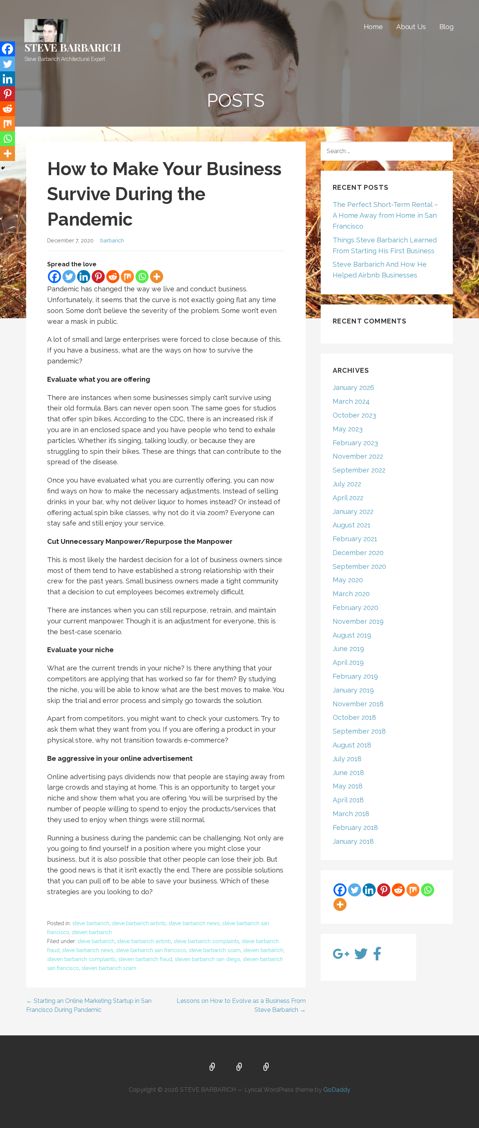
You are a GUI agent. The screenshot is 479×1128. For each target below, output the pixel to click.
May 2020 (348, 580)
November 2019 (358, 621)
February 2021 (355, 539)
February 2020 (355, 607)
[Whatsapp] (142, 276)
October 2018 (354, 717)
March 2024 (351, 401)
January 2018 (353, 841)
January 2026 (353, 387)
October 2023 (354, 415)
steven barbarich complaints (81, 959)
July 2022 (347, 484)
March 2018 (351, 814)
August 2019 (352, 635)
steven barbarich (92, 932)
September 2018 (359, 731)
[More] (156, 276)
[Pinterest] (98, 276)
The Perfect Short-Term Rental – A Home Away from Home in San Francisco (385, 215)
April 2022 (348, 498)
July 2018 (347, 759)
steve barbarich (90, 923)
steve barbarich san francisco (151, 950)
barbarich (112, 240)
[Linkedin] (83, 276)
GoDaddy (336, 1089)
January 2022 (353, 511)
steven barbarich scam (109, 968)
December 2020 (358, 553)
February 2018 (355, 827)
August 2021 (351, 525)
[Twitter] (69, 276)
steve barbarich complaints (206, 941)
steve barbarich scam (215, 950)
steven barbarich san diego (207, 959)
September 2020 (359, 566)
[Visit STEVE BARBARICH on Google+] (341, 956)
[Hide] (3, 168)
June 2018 (348, 773)
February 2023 (355, 443)
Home (373, 27)
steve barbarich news (194, 923)
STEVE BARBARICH (72, 47)
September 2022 (359, 470)
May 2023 (348, 429)
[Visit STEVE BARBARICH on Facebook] (377, 956)
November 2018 (358, 704)
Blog (446, 27)
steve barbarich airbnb (139, 923)
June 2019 (348, 649)
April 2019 (348, 662)
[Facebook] (54, 276)
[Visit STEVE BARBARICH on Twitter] (361, 956)
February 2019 (355, 676)
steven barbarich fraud (145, 959)
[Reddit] (112, 276)
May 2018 (348, 786)
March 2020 (351, 594)
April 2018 (348, 800)
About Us (411, 27)
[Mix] (127, 276)
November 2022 (358, 456)
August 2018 (352, 745)
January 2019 (353, 690)
